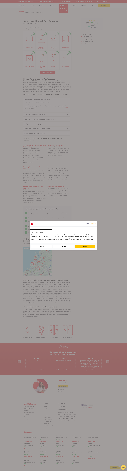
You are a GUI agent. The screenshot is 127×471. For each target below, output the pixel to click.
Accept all (85, 246)
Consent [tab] (41, 228)
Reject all (42, 246)
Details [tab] (86, 228)
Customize (63, 246)
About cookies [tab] (63, 228)
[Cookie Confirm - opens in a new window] (90, 224)
